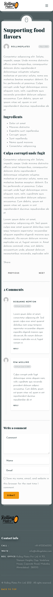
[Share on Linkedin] (21, 262)
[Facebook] (38, 517)
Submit (11, 495)
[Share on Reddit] (24, 262)
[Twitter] (46, 517)
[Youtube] (50, 517)
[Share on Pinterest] (28, 262)
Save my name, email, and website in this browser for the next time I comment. (26, 483)
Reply (16, 349)
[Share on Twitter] (17, 262)
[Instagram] (42, 517)
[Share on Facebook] (13, 262)
